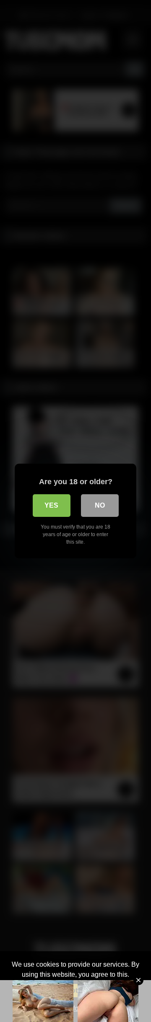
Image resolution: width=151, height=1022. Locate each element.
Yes (51, 505)
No (100, 505)
